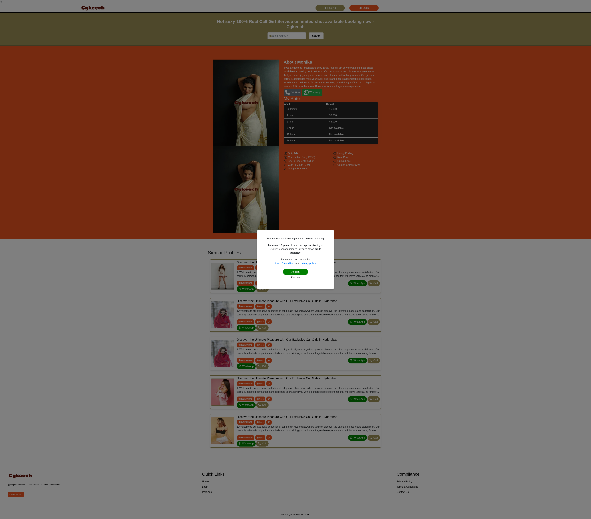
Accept (295, 271)
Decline (295, 277)
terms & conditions (285, 263)
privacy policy (308, 263)
